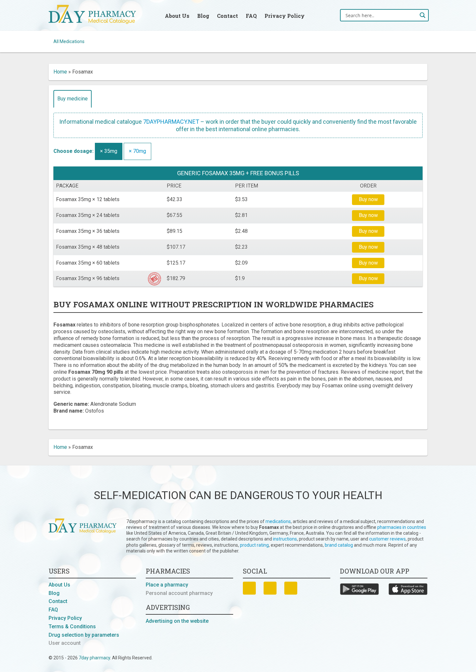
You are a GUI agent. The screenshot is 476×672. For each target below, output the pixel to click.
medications (278, 521)
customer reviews (387, 538)
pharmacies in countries (401, 527)
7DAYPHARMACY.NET (171, 121)
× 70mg (137, 151)
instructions (285, 538)
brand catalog (339, 545)
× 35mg (108, 151)
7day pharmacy (94, 657)
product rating (254, 545)
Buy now (368, 199)
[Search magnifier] (422, 15)
